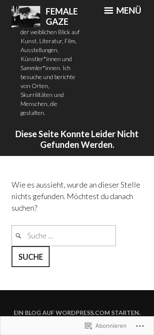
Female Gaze (62, 16)
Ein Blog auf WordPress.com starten (76, 312)
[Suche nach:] (64, 235)
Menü (128, 10)
